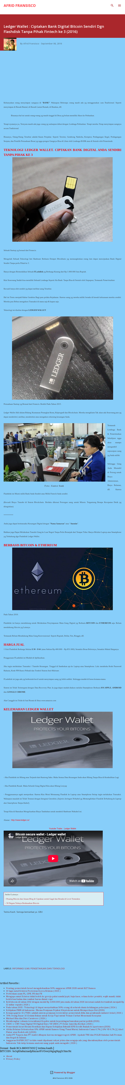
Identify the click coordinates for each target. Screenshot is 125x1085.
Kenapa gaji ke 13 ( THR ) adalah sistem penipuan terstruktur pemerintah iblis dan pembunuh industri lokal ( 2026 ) (64, 1012)
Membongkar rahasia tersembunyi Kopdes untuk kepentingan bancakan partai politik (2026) (52, 1021)
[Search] (112, 5)
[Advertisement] (63, 77)
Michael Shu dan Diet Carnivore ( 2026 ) (26, 1018)
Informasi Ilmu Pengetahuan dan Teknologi (38, 968)
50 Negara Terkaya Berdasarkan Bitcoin (22, 903)
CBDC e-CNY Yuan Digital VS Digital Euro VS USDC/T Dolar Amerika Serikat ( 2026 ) (49, 1023)
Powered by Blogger (64, 1072)
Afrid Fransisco (20, 5)
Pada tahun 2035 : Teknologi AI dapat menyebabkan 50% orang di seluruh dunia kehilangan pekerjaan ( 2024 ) (61, 1007)
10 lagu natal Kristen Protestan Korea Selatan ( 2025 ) (33, 991)
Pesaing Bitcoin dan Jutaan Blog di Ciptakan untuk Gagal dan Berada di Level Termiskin (43, 899)
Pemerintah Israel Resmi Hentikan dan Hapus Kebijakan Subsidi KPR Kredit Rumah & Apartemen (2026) (58, 1026)
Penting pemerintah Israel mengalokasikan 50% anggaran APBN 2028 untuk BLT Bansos (51, 988)
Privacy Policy (13, 1059)
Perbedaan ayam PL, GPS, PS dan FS (24, 993)
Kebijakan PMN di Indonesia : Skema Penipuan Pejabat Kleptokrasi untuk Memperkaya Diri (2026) (55, 1010)
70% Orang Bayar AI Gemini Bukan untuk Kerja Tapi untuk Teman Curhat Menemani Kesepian (53, 1015)
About (9, 1056)
